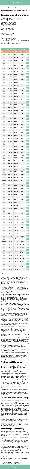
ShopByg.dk (17, 2)
